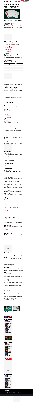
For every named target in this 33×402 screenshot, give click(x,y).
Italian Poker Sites (19, 392)
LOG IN (22, 0)
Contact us (14, 392)
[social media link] (23, 1)
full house (12, 29)
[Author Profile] (5, 20)
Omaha (5, 26)
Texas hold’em (20, 25)
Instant (19, 1)
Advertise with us (10, 392)
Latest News (13, 1)
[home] (7, 1)
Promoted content (6, 392)
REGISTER (26, 0)
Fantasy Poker (16, 1)
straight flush (7, 29)
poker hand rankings (15, 44)
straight (6, 128)
